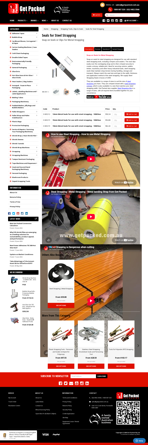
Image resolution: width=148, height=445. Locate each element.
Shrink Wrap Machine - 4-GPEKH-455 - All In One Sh (29, 280)
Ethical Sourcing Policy (42, 410)
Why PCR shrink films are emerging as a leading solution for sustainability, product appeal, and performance (23, 235)
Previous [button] (44, 345)
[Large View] (45, 91)
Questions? (106, 49)
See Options (61, 305)
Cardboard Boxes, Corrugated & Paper (23, 42)
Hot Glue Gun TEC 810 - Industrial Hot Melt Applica (28, 306)
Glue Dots (16, 71)
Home (12, 20)
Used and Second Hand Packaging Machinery (21, 168)
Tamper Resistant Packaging (23, 159)
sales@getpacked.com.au (100, 402)
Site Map (65, 418)
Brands (34, 20)
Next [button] (138, 345)
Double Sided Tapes (20, 57)
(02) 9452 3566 (96, 398)
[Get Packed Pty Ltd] (27, 8)
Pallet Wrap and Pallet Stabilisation (20, 116)
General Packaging (19, 67)
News (44, 20)
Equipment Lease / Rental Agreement (71, 422)
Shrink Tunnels (18, 143)
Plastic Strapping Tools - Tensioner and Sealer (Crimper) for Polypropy (61, 351)
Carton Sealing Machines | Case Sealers (24, 48)
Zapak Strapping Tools (21, 181)
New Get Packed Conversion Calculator (20, 224)
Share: (45, 247)
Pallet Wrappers (18, 112)
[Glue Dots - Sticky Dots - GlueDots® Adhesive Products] (14, 320)
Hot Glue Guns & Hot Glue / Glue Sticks (22, 76)
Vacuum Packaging (19, 173)
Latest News (39, 402)
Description (89, 49)
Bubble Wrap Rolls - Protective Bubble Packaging (28, 293)
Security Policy (67, 410)
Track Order (12, 402)
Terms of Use (15, 202)
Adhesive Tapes (18, 33)
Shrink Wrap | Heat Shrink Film (24, 136)
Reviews (97, 49)
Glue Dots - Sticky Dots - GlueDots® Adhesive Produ (28, 320)
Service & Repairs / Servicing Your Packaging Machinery (23, 130)
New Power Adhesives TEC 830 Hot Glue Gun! (23, 246)
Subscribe (101, 376)
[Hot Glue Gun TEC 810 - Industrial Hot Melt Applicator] (14, 307)
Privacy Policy (15, 206)
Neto (138, 434)
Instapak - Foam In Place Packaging (21, 86)
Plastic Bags (17, 121)
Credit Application (68, 414)
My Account (12, 398)
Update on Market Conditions (21, 254)
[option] (61, 284)
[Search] (107, 15)
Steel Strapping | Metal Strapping (61, 289)
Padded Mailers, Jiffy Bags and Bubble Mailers (23, 106)
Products (22, 20)
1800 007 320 (107, 398)
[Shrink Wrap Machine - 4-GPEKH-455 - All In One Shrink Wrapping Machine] (14, 280)
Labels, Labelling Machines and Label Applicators (24, 92)
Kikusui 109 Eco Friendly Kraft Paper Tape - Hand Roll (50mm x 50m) (20, 435)
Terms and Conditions (70, 398)
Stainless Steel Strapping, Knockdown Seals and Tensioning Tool (91, 351)
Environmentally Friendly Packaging (21, 62)
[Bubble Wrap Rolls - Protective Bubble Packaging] (14, 294)
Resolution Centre (14, 406)
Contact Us (67, 20)
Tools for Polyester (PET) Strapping (121, 349)
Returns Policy (15, 197)
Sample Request (117, 49)
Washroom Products (20, 177)
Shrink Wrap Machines (20, 147)
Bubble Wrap (17, 37)
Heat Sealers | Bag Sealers (22, 81)
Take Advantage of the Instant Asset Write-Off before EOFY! (22, 262)
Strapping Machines (20, 155)
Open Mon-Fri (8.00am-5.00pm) (45, 414)
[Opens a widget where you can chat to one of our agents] (139, 441)
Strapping (16, 151)
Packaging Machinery (20, 102)
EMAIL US (122, 5)
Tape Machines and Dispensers (24, 163)
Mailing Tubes (17, 97)
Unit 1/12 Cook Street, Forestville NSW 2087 (102, 407)
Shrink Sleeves (17, 139)
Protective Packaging (20, 125)
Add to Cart (132, 114)
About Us (55, 20)
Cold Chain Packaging (20, 53)
